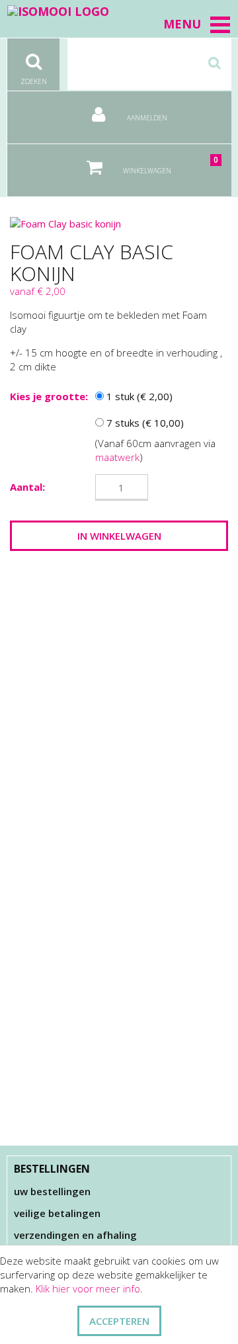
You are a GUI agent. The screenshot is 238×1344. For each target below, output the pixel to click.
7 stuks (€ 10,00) (144, 422)
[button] (220, 24)
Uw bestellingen (52, 1191)
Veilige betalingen (57, 1213)
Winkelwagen (170, 164)
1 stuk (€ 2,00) (138, 396)
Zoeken (33, 81)
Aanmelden (146, 117)
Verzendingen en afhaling (75, 1234)
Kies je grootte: (49, 396)
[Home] (58, 10)
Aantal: (27, 486)
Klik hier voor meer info (88, 1288)
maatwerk (117, 457)
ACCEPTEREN (119, 1320)
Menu (182, 24)
